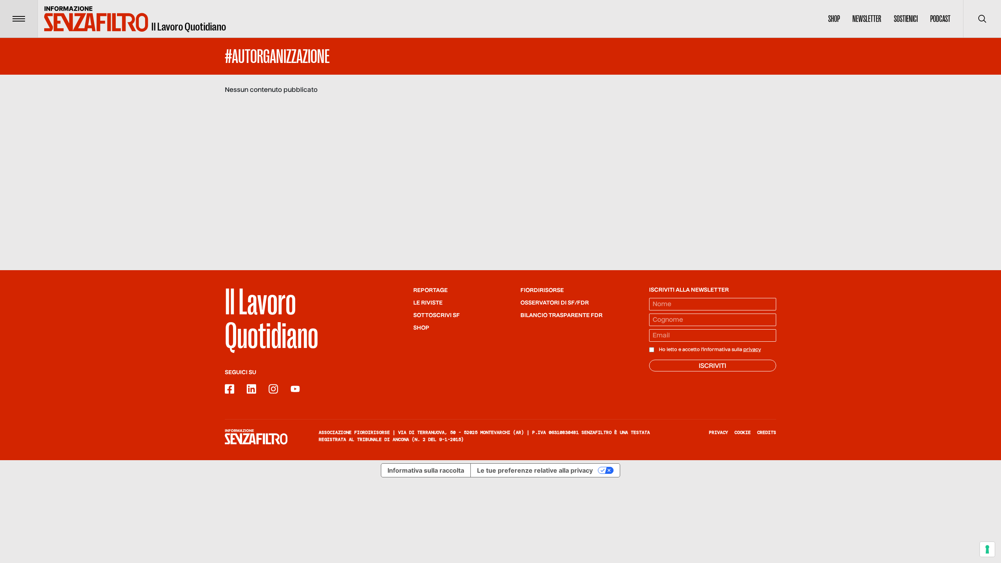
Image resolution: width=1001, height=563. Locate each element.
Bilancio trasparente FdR (561, 315)
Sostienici (906, 18)
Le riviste (428, 303)
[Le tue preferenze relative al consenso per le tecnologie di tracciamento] (987, 549)
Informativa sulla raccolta (425, 470)
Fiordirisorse (542, 290)
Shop (834, 18)
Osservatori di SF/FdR (554, 303)
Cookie (742, 432)
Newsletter (866, 18)
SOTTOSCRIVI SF (436, 315)
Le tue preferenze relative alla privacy (535, 470)
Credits (766, 432)
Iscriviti (712, 366)
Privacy (718, 432)
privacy (752, 350)
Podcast (940, 18)
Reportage (430, 290)
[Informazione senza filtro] (256, 437)
